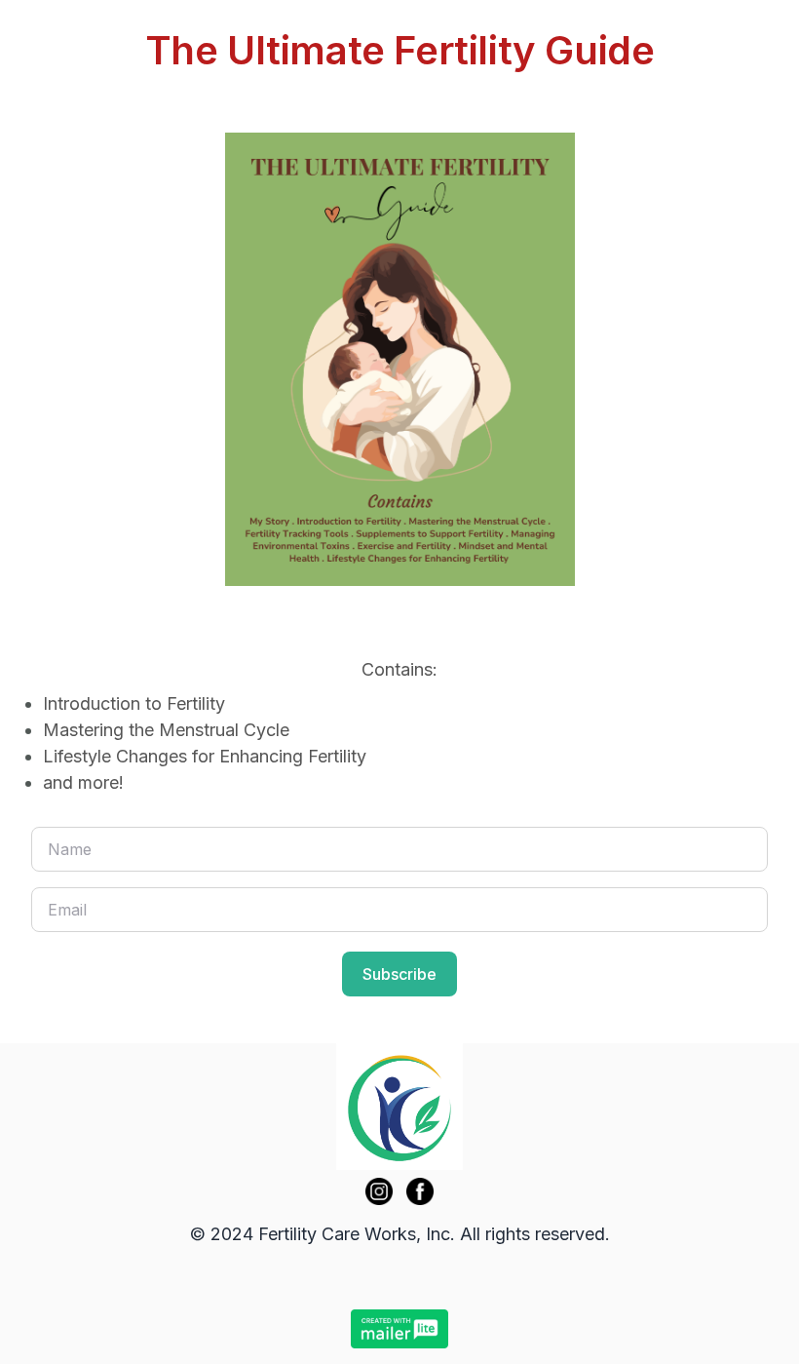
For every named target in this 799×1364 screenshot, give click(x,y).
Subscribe (399, 974)
